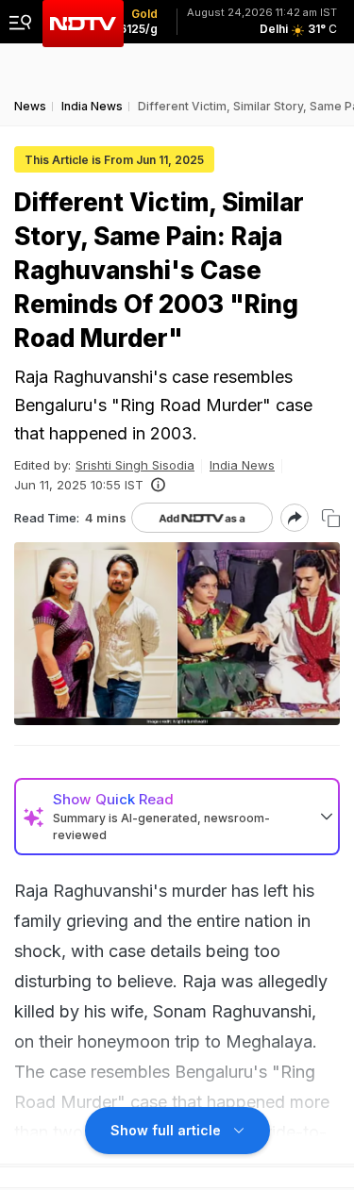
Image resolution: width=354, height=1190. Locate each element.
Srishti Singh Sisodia (135, 464)
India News (242, 464)
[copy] (331, 518)
